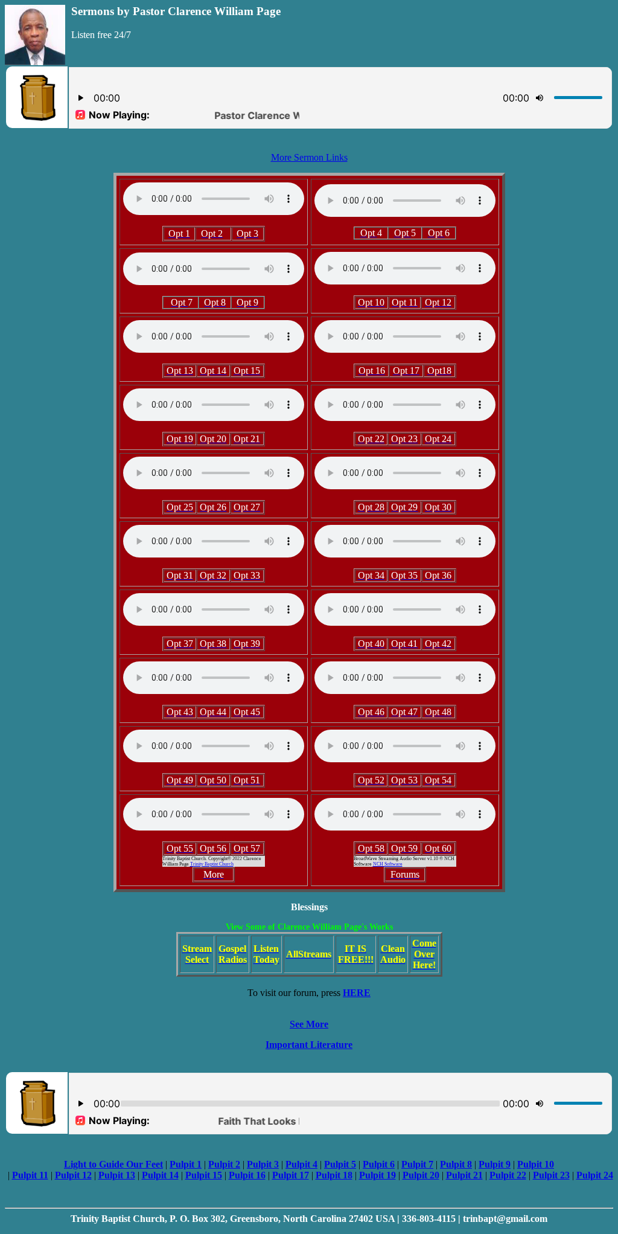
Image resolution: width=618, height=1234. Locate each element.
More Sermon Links (309, 157)
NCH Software (388, 864)
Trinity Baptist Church (212, 864)
